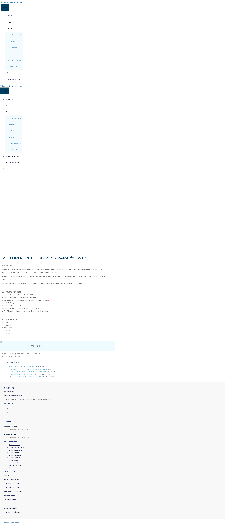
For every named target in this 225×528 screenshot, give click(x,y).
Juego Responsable (10, 508)
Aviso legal (7, 475)
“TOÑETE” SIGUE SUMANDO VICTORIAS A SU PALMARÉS (28, 371)
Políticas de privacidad (11, 479)
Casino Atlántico (14, 445)
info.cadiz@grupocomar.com (13, 395)
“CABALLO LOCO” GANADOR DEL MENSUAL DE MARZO (28, 369)
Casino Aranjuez (14, 460)
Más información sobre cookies (14, 503)
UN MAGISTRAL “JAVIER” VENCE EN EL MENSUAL (21, 354)
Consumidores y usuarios (12, 483)
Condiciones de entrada (12, 487)
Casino (10, 16)
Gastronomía (13, 73)
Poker (10, 28)
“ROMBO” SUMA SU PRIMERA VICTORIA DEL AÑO (25, 377)
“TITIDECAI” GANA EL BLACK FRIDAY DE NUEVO (25, 374)
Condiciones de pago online (13, 491)
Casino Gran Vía (14, 452)
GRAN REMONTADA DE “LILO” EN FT (21, 366)
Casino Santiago (14, 468)
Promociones (13, 79)
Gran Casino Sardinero (16, 463)
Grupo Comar (14, 522)
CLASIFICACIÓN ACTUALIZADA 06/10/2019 (18, 356)
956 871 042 (10, 391)
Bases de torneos (9, 495)
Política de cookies (10, 499)
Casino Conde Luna (15, 450)
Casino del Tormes (15, 455)
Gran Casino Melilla (15, 465)
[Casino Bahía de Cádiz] (12, 2)
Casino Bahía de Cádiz (16, 447)
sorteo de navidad (10, 514)
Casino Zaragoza (14, 457)
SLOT (9, 22)
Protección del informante (12, 512)
